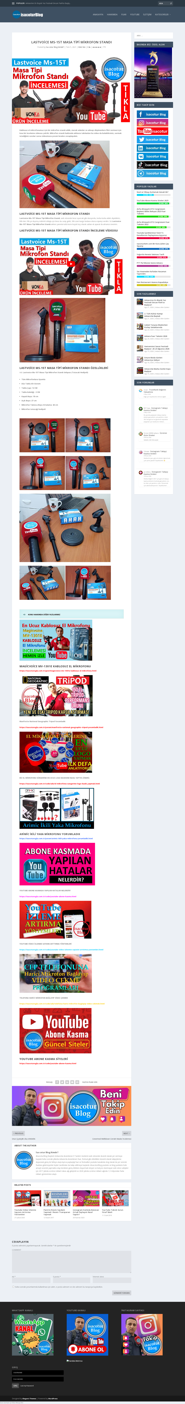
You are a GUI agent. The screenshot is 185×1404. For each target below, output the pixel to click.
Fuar (123, 15)
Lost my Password (27, 1386)
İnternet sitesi (98, 1276)
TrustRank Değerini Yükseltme (155, 391)
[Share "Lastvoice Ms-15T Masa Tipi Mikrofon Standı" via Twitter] (62, 1082)
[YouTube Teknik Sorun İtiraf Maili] (115, 1198)
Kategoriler (162, 15)
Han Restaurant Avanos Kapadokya (152, 282)
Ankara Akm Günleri (162, 307)
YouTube (134, 15)
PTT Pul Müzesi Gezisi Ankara (150, 263)
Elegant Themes (29, 1398)
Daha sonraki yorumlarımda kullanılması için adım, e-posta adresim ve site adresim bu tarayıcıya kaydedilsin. (59, 1287)
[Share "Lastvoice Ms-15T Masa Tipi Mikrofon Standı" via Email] (72, 1082)
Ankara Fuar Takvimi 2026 (155, 336)
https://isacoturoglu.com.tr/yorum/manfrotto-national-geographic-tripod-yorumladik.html (61, 727)
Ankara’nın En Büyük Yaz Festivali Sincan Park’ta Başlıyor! (155, 302)
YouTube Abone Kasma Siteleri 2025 (152, 200)
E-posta (57, 1276)
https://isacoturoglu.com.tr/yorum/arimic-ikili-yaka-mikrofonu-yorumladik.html (56, 838)
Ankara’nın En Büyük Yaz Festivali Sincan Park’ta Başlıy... (48, 3)
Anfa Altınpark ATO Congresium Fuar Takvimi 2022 (153, 223)
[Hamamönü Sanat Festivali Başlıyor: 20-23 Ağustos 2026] (140, 348)
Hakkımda (112, 15)
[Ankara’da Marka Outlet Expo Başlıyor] (140, 370)
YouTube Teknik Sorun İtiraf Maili (112, 1211)
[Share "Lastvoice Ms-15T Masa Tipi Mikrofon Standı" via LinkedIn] (67, 1082)
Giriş (15, 1386)
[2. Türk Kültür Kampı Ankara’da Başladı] (140, 315)
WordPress (53, 1398)
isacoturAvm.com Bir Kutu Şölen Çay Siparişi (153, 245)
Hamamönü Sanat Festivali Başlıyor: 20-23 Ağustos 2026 (156, 347)
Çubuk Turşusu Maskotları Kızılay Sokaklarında (156, 326)
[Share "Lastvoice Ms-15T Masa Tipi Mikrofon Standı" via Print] (77, 1082)
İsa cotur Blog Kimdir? (55, 47)
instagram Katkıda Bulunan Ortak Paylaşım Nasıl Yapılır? (86, 1212)
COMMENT (16, 1250)
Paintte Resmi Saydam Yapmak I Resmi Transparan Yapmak (57, 1212)
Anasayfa (98, 15)
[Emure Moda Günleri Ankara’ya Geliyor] (140, 359)
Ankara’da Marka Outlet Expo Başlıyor (157, 370)
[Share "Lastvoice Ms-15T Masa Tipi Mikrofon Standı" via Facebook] (57, 1082)
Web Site (81, 47)
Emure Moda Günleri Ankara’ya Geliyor (153, 358)
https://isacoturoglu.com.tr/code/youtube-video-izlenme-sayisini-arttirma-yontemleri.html (61, 949)
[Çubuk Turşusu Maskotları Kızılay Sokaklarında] (140, 326)
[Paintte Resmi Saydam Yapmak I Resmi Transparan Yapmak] (57, 1198)
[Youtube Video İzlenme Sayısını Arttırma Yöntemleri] (27, 1198)
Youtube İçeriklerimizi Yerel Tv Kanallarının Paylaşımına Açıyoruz (152, 234)
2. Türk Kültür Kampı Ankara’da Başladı (153, 314)
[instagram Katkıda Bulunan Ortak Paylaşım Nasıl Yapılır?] (86, 1198)
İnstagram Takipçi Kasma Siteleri (156, 409)
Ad (14, 1276)
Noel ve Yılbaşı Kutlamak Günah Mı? (152, 192)
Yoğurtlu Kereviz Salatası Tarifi (150, 254)
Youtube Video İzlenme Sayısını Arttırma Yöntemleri (25, 1212)
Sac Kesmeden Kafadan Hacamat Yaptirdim (151, 272)
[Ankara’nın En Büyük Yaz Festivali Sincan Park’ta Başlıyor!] (140, 302)
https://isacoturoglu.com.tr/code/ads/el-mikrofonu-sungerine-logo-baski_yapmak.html (60, 783)
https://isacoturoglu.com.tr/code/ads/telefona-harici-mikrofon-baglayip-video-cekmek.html (62, 1003)
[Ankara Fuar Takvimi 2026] (140, 338)
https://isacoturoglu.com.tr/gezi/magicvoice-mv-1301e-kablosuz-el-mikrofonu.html (58, 671)
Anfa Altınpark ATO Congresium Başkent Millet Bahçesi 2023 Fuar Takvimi (151, 211)
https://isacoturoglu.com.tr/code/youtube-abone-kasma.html (48, 896)
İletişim (147, 15)
